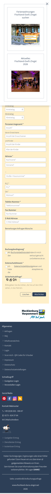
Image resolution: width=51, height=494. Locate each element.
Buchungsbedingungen (20, 252)
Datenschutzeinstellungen (15, 369)
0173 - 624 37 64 (11, 415)
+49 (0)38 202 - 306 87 (14, 411)
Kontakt (8, 345)
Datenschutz (10, 364)
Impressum (9, 360)
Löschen (25, 294)
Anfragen (8, 331)
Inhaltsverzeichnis (12, 341)
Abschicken (39, 294)
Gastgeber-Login (12, 381)
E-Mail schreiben (12, 419)
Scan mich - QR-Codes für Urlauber (19, 355)
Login (7, 350)
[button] (4, 398)
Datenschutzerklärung (23, 266)
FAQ (6, 336)
